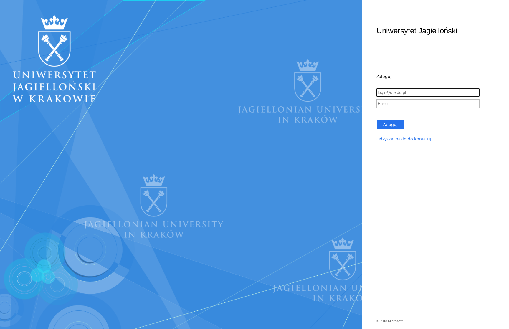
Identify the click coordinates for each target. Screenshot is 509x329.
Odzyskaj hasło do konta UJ (403, 139)
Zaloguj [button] (390, 124)
